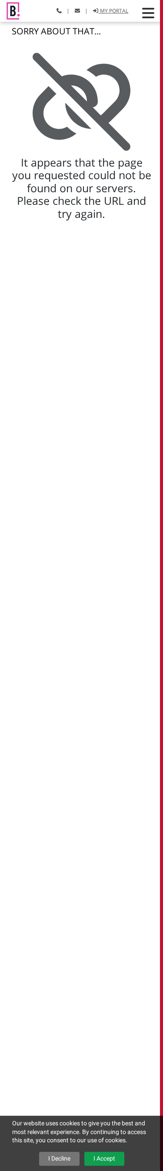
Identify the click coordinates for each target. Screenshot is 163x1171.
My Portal (113, 10)
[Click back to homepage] (10, 10)
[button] (148, 13)
